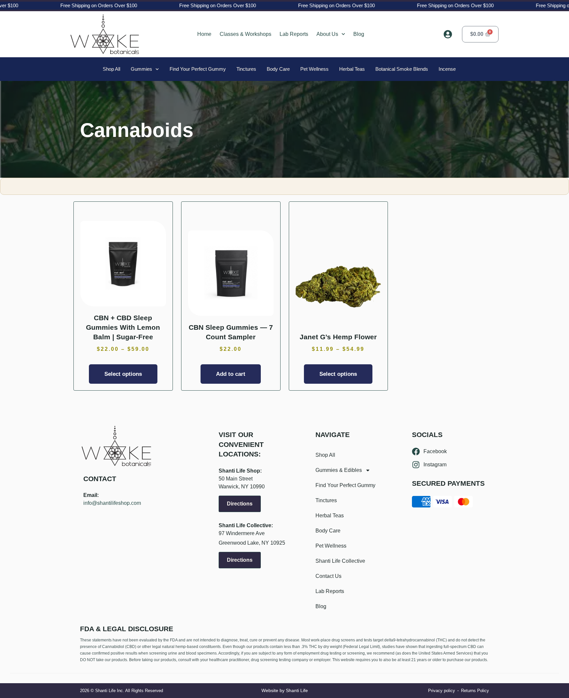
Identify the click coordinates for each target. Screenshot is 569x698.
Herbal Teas (352, 69)
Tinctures (246, 69)
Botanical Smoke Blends (401, 69)
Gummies (141, 69)
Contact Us (328, 576)
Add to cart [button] (230, 374)
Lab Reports (294, 34)
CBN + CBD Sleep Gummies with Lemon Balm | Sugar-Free (123, 327)
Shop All (111, 69)
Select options (123, 374)
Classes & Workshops (245, 34)
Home (204, 34)
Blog (358, 34)
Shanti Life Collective (340, 561)
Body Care (278, 69)
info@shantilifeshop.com (112, 503)
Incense (447, 69)
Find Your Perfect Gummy (198, 69)
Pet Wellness (314, 69)
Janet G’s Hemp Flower (338, 337)
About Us (327, 34)
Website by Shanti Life (284, 690)
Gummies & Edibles (338, 470)
